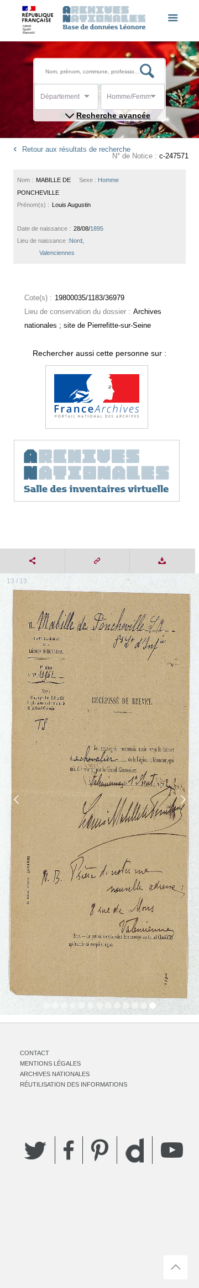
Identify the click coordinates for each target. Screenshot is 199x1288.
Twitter (35, 1150)
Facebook (69, 1150)
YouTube (172, 1150)
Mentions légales (50, 1063)
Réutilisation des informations (73, 1084)
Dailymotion (134, 1150)
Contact (34, 1053)
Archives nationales (55, 1074)
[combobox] (90, 99)
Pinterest (99, 1150)
